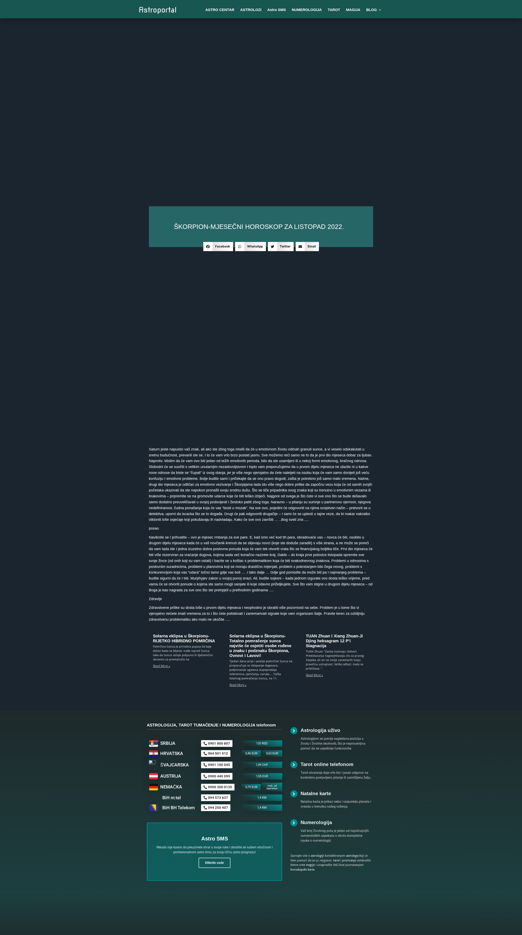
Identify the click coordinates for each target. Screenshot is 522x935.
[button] (218, 246)
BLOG (371, 10)
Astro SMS (276, 10)
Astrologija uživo (320, 730)
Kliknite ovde (214, 863)
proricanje (349, 860)
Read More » (161, 666)
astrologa (352, 855)
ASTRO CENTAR (219, 10)
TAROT (334, 10)
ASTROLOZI (250, 10)
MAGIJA (353, 10)
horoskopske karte (302, 869)
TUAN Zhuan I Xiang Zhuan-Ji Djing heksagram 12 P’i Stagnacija (334, 641)
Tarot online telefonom (327, 764)
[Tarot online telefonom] (293, 764)
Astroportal (158, 9)
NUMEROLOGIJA (307, 10)
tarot (336, 860)
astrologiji (317, 855)
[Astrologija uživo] (293, 730)
